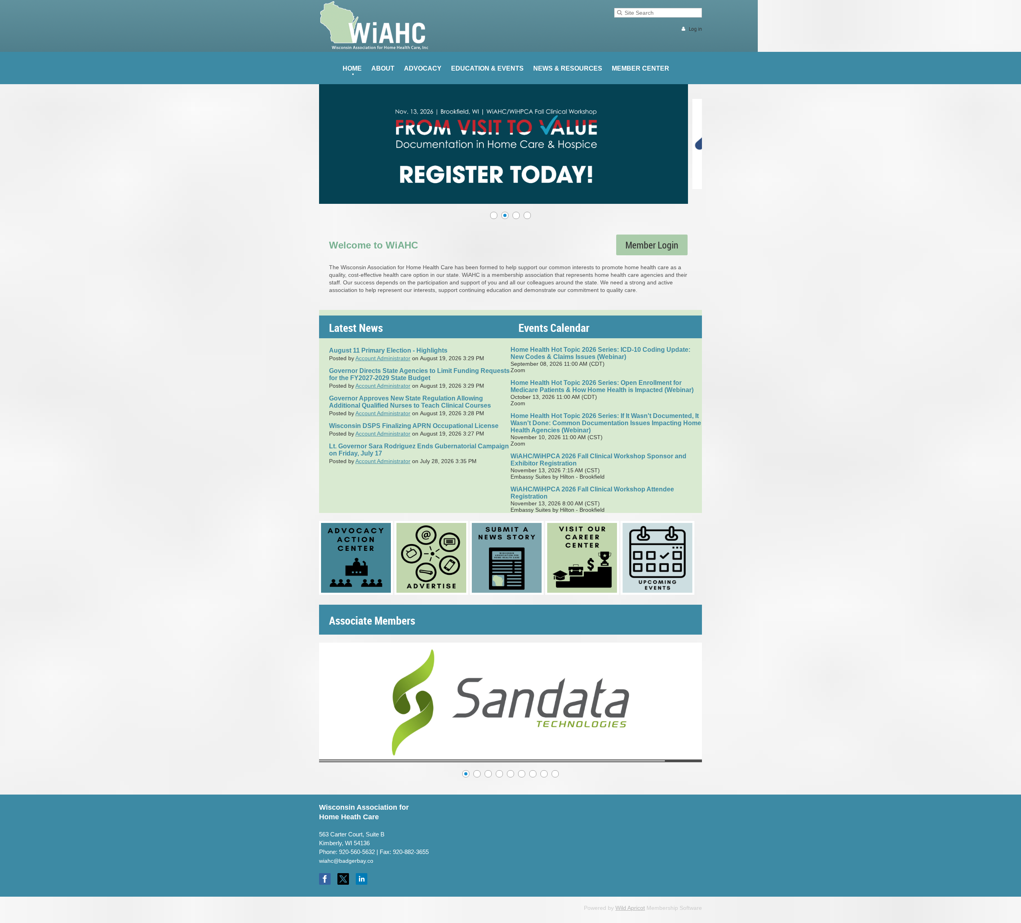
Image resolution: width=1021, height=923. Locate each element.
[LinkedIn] (361, 879)
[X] (343, 879)
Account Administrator (382, 358)
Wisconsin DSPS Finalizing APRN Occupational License (414, 425)
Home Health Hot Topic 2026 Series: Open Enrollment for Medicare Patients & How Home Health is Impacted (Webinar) (602, 386)
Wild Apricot (630, 908)
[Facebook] (325, 879)
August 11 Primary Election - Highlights (388, 350)
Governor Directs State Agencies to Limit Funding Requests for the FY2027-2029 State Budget (419, 374)
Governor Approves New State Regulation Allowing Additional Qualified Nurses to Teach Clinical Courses (410, 402)
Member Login (651, 245)
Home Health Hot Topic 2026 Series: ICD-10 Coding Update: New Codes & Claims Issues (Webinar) (600, 353)
